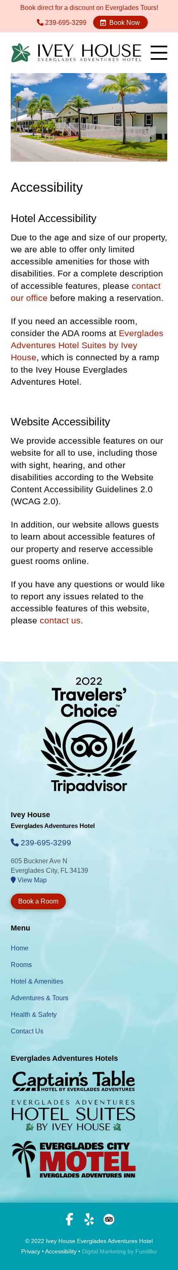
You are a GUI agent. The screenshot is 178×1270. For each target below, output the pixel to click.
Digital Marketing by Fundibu (119, 1251)
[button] (159, 53)
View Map (31, 880)
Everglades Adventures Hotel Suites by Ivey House (87, 345)
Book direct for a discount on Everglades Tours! (89, 7)
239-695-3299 (65, 22)
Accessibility (61, 1251)
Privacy (30, 1251)
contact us (60, 620)
